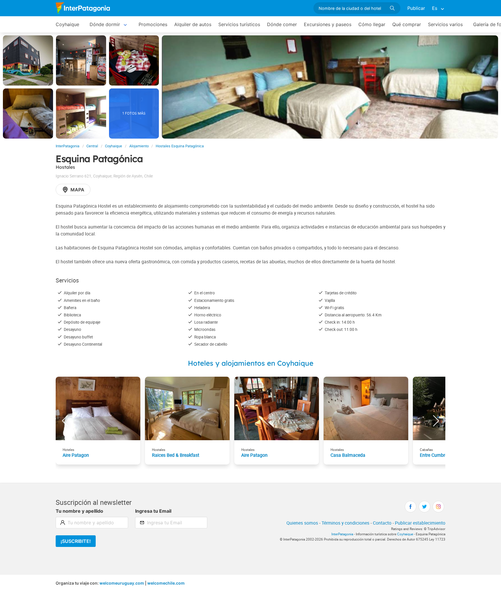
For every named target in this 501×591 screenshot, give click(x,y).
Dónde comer (282, 24)
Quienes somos (302, 523)
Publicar (416, 8)
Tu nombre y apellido (79, 511)
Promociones (153, 24)
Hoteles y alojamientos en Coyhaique (250, 363)
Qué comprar (406, 24)
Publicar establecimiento (420, 523)
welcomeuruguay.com (121, 583)
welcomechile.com (166, 583)
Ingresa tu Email (153, 511)
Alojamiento (139, 146)
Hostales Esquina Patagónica (180, 146)
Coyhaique (67, 24)
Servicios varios (445, 24)
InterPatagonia (67, 146)
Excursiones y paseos (327, 24)
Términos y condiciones (345, 523)
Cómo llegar (371, 24)
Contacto (382, 523)
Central (92, 146)
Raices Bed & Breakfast (175, 455)
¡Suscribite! (76, 541)
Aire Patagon (76, 455)
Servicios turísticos (239, 24)
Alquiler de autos (192, 24)
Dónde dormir (105, 24)
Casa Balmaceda (348, 455)
